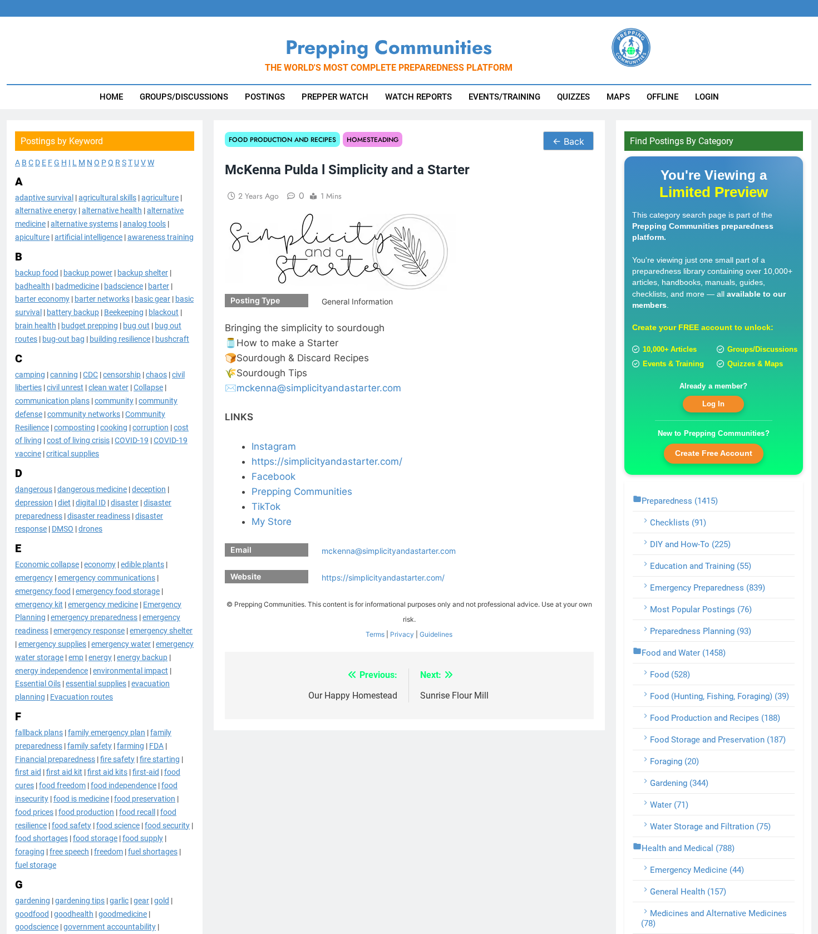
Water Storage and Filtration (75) (710, 826)
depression (34, 502)
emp (75, 656)
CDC (90, 374)
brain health (35, 325)
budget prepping (89, 325)
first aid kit (64, 772)
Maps (618, 97)
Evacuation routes (81, 696)
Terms (375, 634)
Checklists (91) (678, 522)
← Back (568, 141)
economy (100, 564)
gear (141, 900)
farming (130, 745)
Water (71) (669, 804)
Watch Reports (418, 97)
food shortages (41, 838)
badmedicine (77, 285)
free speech (69, 851)
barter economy (42, 298)
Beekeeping (124, 312)
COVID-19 (132, 440)
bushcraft (172, 338)
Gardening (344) (679, 783)
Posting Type (255, 300)
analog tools (144, 223)
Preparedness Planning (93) (700, 631)
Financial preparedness (55, 758)
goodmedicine (122, 913)
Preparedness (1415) (680, 500)
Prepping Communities (302, 491)
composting (74, 426)
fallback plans (39, 731)
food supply (142, 838)
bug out (136, 325)
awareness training (160, 236)
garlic (119, 900)
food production (86, 811)
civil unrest (65, 387)
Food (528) (670, 674)
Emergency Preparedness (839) (707, 587)
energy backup (142, 656)
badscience (123, 285)
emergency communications (106, 577)
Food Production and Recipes (282, 139)
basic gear (152, 298)
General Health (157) (688, 891)
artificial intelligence (88, 236)
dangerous (33, 489)
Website (245, 576)
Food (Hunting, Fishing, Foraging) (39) (719, 696)
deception (149, 489)
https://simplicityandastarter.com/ (327, 461)
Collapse (148, 387)
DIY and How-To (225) (690, 544)
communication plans (52, 400)
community (114, 400)
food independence (123, 785)
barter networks (102, 298)
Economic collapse (47, 564)
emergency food (43, 590)
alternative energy (46, 210)
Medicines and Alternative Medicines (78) (714, 918)
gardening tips (80, 900)
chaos (156, 374)
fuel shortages (153, 851)
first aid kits (107, 772)
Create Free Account (713, 453)
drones (90, 528)
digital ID (91, 502)
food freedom (62, 785)
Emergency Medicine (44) (697, 869)
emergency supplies (52, 643)
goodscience (36, 926)
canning (64, 374)
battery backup (73, 312)
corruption (150, 426)
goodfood (32, 913)
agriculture (160, 197)
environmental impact (130, 670)
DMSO (62, 528)
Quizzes (573, 97)
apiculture (32, 236)
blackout (164, 312)
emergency (34, 577)
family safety (89, 745)
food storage (95, 838)
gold (161, 900)
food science (118, 824)
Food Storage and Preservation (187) (718, 739)
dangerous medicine (92, 489)
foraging (30, 851)
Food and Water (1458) (684, 652)
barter (158, 285)
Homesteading (372, 139)
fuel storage (35, 864)
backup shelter (142, 272)
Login (707, 97)
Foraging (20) (674, 761)
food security (167, 824)
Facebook (273, 476)
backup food (36, 272)
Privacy (402, 634)
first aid (28, 772)
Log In (713, 404)
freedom (108, 851)
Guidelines (436, 634)
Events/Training (504, 97)
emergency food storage (118, 590)
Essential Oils (38, 683)
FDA (156, 745)
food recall (137, 811)
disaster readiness (98, 515)
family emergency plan (106, 731)
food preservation (144, 798)
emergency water (121, 643)
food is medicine (81, 798)
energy (100, 656)
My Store (272, 521)
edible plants (142, 564)
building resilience (120, 338)
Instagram (274, 446)
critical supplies (72, 453)
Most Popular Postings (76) (701, 609)
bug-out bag (63, 338)
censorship (122, 374)
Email (241, 549)
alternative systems (84, 223)
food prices (34, 811)
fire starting (160, 758)
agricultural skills (107, 197)
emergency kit (39, 603)
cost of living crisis (78, 440)
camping (30, 374)
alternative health (112, 210)
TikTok (266, 506)
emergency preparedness (94, 617)
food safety (71, 824)
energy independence (51, 670)
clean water (108, 387)
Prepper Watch (335, 97)
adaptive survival (44, 197)
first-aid (145, 772)
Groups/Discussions (184, 97)
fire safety (117, 758)
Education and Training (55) (700, 566)
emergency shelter (161, 630)
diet (64, 502)
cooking (113, 426)
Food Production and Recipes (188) (715, 717)
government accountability (109, 926)
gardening (32, 900)
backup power (87, 272)
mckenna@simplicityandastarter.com (318, 388)
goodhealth (73, 913)
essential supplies (96, 683)
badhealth (32, 285)
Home (111, 97)
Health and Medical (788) (688, 848)
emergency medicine (103, 603)
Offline (662, 97)
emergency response (89, 630)
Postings (265, 97)
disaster (125, 502)
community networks (83, 413)
